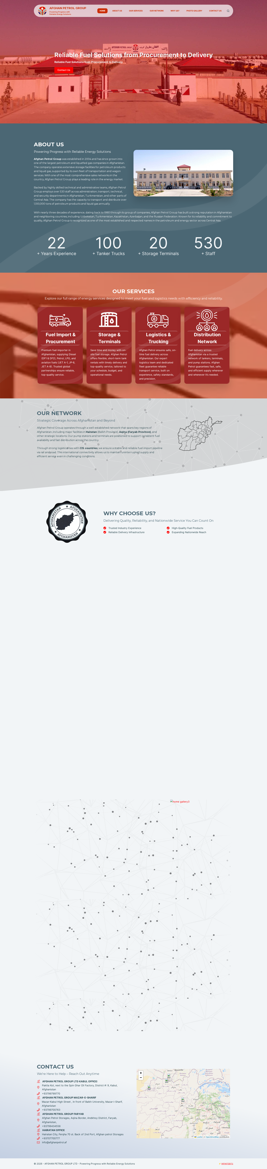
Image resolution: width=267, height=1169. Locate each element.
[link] (133, 61)
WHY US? (175, 11)
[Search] (228, 11)
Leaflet (199, 1137)
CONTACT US (215, 11)
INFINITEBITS (227, 1164)
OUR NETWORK (157, 11)
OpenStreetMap (212, 1137)
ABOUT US (117, 11)
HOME (102, 11)
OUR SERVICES (136, 11)
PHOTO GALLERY (194, 11)
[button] (183, 1100)
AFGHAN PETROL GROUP (67, 8)
